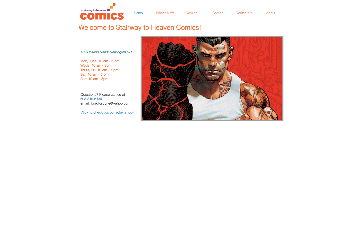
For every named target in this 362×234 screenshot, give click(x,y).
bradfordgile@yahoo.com (110, 103)
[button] (212, 78)
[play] (274, 116)
